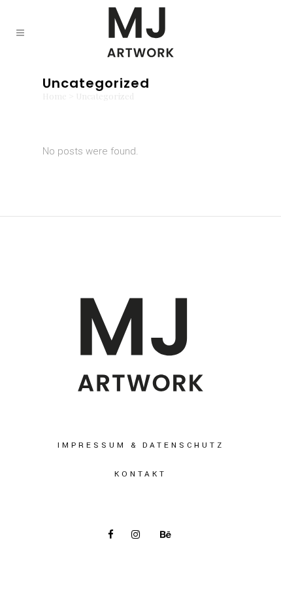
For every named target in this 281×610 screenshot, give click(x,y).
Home (54, 95)
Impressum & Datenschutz (141, 445)
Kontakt (140, 474)
